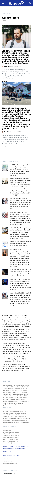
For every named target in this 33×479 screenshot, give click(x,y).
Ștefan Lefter (7, 66)
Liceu (5, 85)
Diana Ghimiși (7, 131)
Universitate (7, 28)
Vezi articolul (5, 81)
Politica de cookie (8, 451)
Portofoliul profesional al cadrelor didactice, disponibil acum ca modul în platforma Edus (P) (20, 244)
